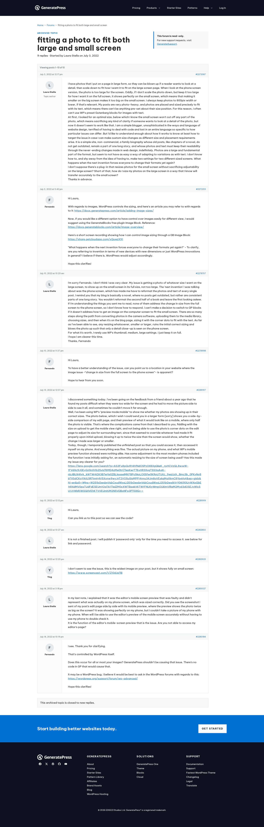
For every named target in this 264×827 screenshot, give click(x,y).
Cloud (140, 776)
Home (40, 25)
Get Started (212, 728)
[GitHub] (59, 764)
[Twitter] (46, 764)
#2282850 (200, 530)
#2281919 (201, 500)
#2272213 (201, 189)
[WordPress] (53, 764)
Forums (50, 25)
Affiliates (92, 781)
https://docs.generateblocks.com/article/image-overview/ (106, 227)
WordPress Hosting (97, 794)
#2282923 (200, 559)
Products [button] (152, 7)
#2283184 (201, 636)
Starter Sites (174, 7)
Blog (89, 789)
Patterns (192, 7)
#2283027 (200, 588)
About (90, 764)
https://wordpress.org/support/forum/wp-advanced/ (103, 678)
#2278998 (200, 350)
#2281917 (201, 390)
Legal (189, 781)
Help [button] (206, 7)
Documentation (195, 764)
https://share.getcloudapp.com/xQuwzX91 (95, 239)
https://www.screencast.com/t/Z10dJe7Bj (95, 572)
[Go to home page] (50, 9)
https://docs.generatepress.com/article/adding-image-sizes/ (114, 210)
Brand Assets (94, 785)
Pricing (136, 7)
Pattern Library (95, 776)
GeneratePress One (147, 764)
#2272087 (201, 74)
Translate (191, 785)
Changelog (192, 776)
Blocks (140, 772)
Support (190, 768)
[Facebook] (40, 764)
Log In (222, 7)
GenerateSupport (167, 43)
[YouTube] (66, 764)
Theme (140, 768)
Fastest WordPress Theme (200, 772)
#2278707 (201, 273)
